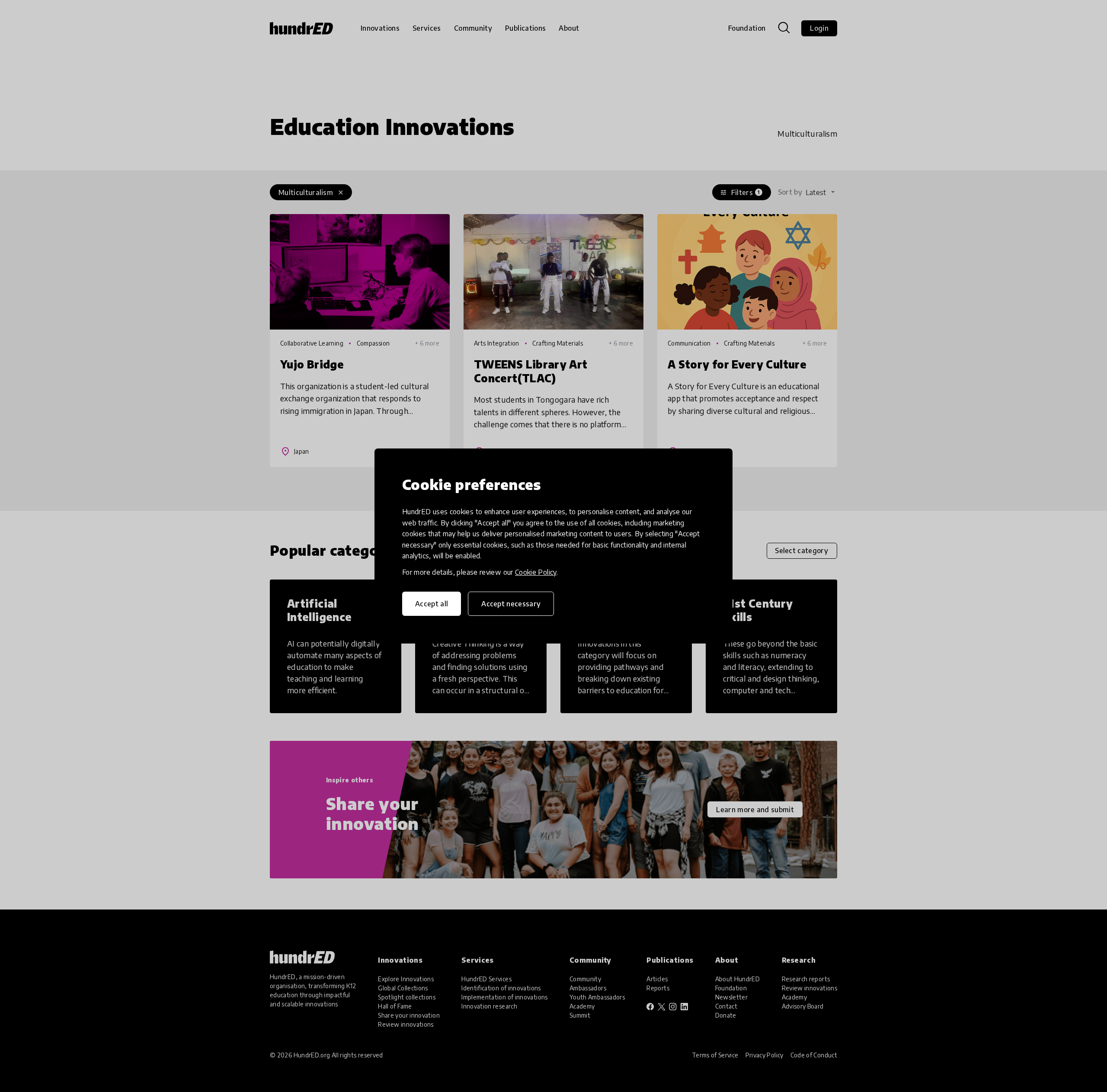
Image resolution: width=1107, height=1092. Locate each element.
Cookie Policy (536, 572)
